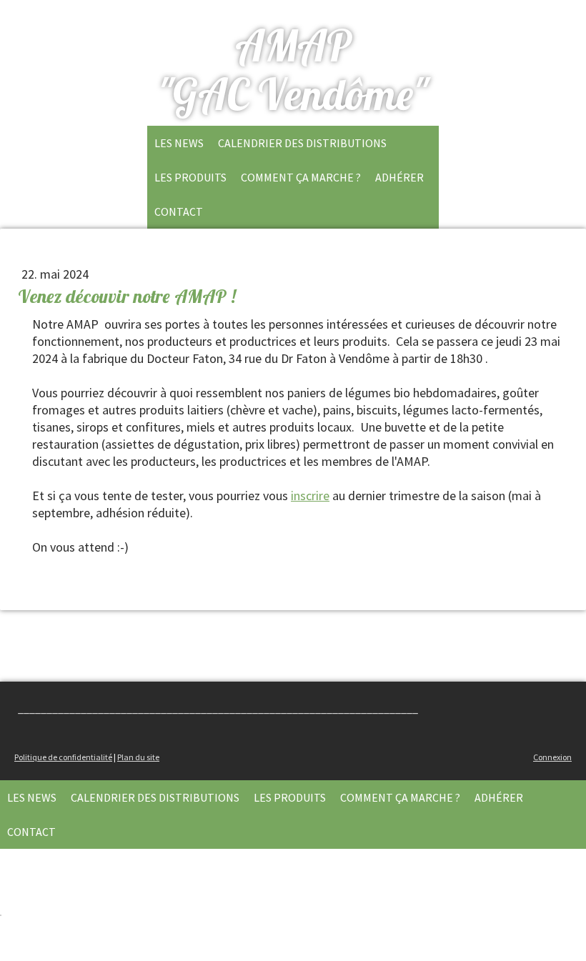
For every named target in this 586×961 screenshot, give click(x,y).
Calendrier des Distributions (302, 143)
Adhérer (399, 177)
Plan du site (138, 757)
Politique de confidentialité (63, 757)
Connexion (552, 757)
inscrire (310, 495)
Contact (178, 211)
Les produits (190, 177)
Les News (179, 143)
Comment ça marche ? (301, 177)
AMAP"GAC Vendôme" (293, 70)
